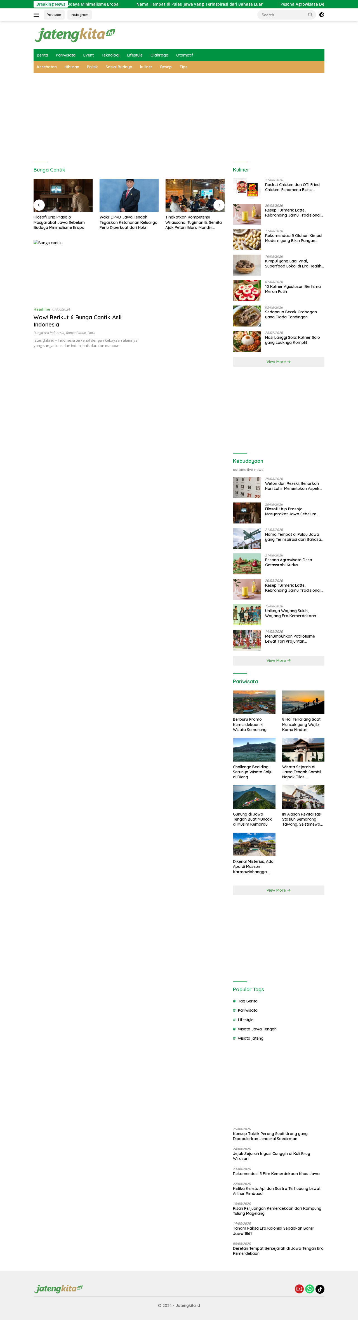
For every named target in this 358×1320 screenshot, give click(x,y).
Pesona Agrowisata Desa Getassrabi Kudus (297, 4)
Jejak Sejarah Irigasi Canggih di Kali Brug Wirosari (271, 1156)
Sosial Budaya (119, 66)
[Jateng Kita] (75, 34)
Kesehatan (47, 66)
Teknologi (110, 55)
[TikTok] (319, 1289)
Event (88, 55)
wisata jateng (250, 1038)
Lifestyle (135, 55)
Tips (183, 66)
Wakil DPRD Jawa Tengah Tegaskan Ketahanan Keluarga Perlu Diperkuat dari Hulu (128, 222)
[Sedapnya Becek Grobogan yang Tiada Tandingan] (247, 316)
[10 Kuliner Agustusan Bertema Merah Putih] (247, 290)
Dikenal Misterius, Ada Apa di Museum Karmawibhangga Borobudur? (253, 866)
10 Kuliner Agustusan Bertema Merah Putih (293, 289)
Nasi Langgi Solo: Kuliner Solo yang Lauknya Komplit (292, 340)
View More (277, 361)
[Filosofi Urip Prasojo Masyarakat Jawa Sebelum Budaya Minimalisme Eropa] (63, 195)
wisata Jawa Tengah (257, 1029)
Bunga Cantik (76, 332)
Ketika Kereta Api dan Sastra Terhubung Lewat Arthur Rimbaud (277, 1191)
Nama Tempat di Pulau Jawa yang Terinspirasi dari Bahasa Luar (174, 4)
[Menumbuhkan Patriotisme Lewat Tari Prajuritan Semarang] (247, 640)
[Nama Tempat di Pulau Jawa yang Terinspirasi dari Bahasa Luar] (247, 538)
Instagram (79, 14)
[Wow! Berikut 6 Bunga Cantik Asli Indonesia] (89, 271)
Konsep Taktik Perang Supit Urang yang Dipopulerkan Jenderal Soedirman (270, 1136)
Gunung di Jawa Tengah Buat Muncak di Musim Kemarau (252, 819)
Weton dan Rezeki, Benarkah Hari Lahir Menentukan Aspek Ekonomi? (292, 486)
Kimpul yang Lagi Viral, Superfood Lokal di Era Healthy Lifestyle (294, 264)
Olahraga (159, 55)
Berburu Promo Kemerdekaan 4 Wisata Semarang (250, 724)
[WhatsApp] (309, 1289)
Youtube (54, 14)
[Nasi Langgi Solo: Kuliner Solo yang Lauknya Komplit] (247, 341)
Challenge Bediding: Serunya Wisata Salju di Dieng (252, 771)
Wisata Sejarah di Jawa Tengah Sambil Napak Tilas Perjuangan (301, 772)
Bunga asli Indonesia (49, 332)
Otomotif (184, 55)
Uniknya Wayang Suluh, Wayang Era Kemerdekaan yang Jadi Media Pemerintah (292, 613)
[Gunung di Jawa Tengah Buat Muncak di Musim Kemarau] (254, 797)
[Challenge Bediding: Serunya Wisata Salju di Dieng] (254, 750)
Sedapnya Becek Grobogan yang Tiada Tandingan (291, 314)
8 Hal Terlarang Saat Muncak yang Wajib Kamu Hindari (301, 724)
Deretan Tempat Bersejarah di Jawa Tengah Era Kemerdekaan (278, 1251)
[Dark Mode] (321, 15)
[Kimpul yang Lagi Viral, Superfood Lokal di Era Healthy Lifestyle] (247, 265)
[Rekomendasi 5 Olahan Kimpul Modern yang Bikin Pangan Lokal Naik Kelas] (247, 239)
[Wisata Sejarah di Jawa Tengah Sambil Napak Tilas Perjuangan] (303, 750)
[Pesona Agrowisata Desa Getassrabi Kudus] (247, 563)
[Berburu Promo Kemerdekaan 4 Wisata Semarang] (254, 702)
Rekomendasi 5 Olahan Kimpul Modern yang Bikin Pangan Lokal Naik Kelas (293, 238)
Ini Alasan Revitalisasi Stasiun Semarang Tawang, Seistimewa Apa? (302, 819)
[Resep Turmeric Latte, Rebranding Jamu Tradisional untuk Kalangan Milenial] (247, 214)
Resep (166, 66)
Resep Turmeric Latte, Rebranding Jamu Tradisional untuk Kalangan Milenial (293, 213)
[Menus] (37, 15)
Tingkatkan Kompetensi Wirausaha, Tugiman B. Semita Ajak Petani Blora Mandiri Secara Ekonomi (193, 222)
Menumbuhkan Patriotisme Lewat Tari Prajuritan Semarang (290, 639)
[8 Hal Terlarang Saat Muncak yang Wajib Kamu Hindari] (303, 702)
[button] (310, 14)
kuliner (146, 66)
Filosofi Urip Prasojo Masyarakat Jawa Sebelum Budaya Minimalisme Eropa (59, 222)
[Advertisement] (179, 115)
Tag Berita (248, 1001)
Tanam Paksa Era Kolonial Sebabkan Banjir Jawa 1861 (273, 1231)
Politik (92, 66)
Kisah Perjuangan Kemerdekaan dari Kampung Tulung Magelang (277, 1211)
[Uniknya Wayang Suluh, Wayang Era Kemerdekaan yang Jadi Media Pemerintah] (247, 614)
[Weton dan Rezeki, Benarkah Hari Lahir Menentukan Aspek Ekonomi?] (247, 487)
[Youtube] (299, 1289)
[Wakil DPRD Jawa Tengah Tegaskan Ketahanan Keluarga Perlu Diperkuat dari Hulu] (129, 195)
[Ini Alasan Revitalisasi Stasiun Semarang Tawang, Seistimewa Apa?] (303, 797)
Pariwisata (66, 55)
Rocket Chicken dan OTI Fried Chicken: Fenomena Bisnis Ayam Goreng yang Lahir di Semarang (292, 187)
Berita (42, 55)
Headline (42, 309)
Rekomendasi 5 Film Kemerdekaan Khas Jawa (276, 1173)
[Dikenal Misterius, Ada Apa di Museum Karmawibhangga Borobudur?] (254, 844)
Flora (91, 332)
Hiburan (72, 66)
